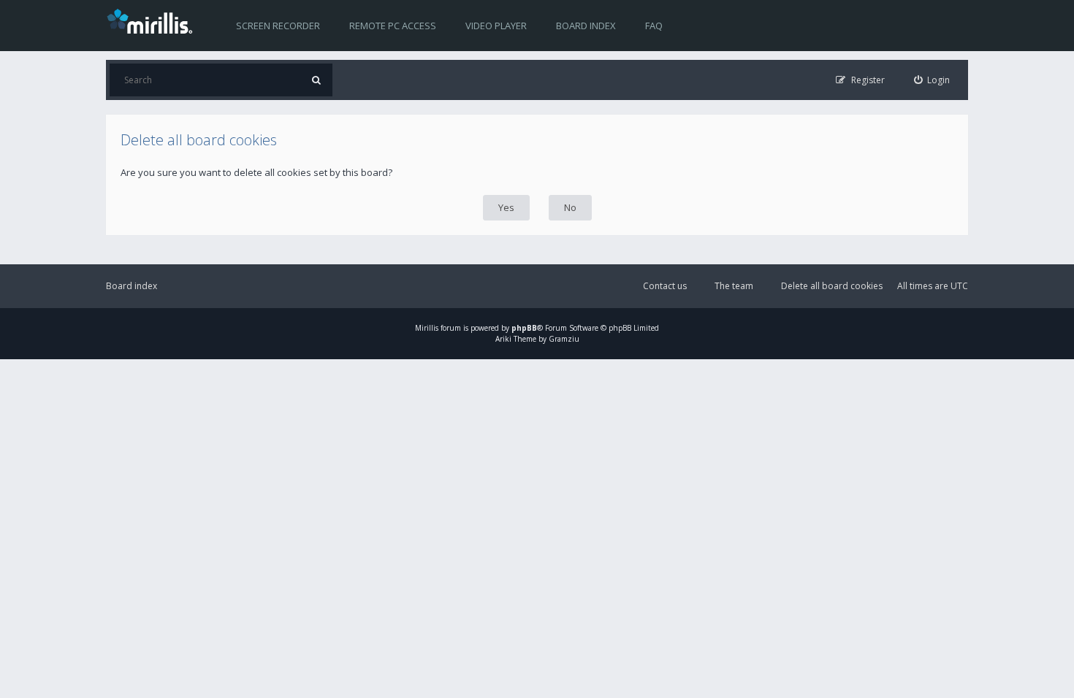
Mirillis (426, 328)
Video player (496, 25)
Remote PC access (392, 25)
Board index (586, 25)
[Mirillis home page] (152, 20)
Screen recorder (278, 25)
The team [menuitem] (734, 286)
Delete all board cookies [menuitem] (832, 286)
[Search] (316, 80)
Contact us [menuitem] (665, 286)
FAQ (654, 25)
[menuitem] (932, 80)
